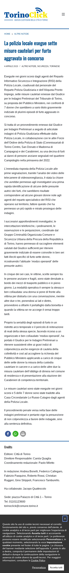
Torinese (55, 66)
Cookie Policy (38, 560)
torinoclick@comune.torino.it (21, 506)
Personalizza (39, 567)
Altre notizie (29, 66)
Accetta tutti (56, 567)
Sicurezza (43, 66)
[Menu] (63, 14)
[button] (8, 434)
